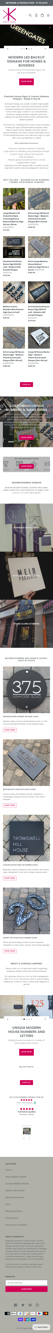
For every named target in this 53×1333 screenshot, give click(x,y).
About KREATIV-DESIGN (15, 1158)
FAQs (7, 1185)
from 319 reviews (25, 1084)
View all (26, 365)
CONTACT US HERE (20, 474)
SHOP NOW (26, 62)
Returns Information (14, 1178)
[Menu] (48, 15)
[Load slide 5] (31, 49)
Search (8, 1151)
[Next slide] (45, 49)
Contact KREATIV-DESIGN (17, 1164)
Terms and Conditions (16, 1206)
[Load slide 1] (21, 49)
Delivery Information (15, 1171)
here (19, 949)
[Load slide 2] (24, 49)
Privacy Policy (11, 1199)
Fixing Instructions (13, 1192)
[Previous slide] (8, 49)
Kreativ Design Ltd (29, 1309)
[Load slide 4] (29, 49)
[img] (26, 1081)
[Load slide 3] (26, 49)
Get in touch (13, 960)
